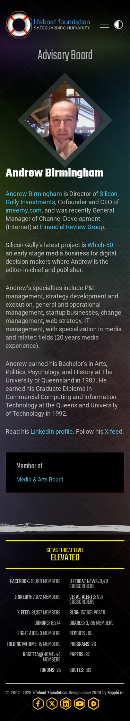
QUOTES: (76, 670)
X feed (113, 431)
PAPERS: (77, 654)
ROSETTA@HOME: (39, 654)
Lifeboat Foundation (50, 693)
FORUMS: (47, 670)
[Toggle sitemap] (104, 24)
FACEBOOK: (20, 581)
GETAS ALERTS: (82, 597)
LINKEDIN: (23, 597)
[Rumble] (93, 703)
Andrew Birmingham (34, 193)
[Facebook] (38, 703)
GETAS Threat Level (65, 555)
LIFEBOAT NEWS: (84, 581)
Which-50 (100, 245)
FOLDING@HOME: (22, 644)
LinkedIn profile (52, 431)
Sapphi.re (115, 693)
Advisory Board (65, 56)
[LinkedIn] (65, 703)
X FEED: (24, 613)
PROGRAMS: (79, 644)
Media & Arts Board (39, 479)
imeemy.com (24, 210)
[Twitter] (52, 703)
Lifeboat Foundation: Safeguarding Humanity (48, 25)
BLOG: (74, 613)
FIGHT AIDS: (28, 633)
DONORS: (42, 623)
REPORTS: (78, 633)
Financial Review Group (72, 227)
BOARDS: (77, 623)
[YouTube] (79, 703)
